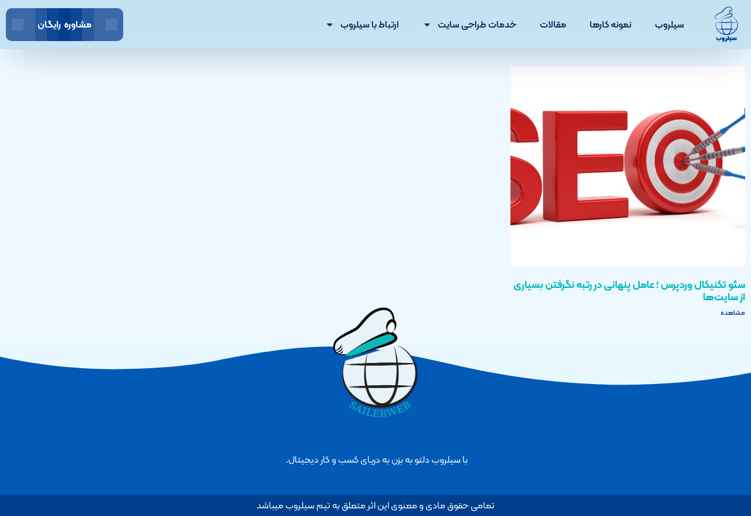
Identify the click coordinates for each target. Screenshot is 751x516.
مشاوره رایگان (64, 25)
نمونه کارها (610, 24)
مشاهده (732, 312)
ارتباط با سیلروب (369, 24)
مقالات (553, 24)
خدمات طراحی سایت (477, 24)
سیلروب (669, 24)
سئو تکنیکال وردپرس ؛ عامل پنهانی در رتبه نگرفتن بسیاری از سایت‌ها (629, 290)
